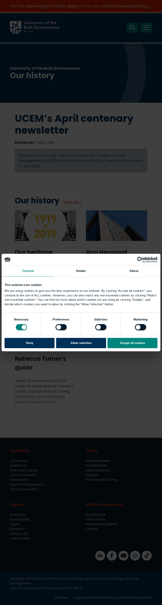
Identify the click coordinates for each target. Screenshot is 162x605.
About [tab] (134, 270)
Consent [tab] (28, 270)
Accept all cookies (132, 343)
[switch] (61, 327)
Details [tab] (81, 270)
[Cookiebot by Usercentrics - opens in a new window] (140, 260)
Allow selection (81, 343)
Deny (29, 343)
